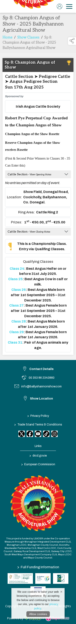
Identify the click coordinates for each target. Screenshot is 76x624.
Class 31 (15, 342)
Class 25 (15, 279)
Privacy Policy (38, 416)
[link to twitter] (21, 434)
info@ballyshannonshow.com (41, 386)
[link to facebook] (30, 434)
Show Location (41, 398)
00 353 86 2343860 (41, 377)
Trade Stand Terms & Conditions (38, 424)
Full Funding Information (38, 567)
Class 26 (18, 289)
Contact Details (41, 369)
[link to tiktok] (46, 434)
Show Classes (28, 37)
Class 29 (16, 332)
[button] (72, 41)
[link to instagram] (54, 434)
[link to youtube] (38, 434)
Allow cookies (38, 614)
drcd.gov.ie (38, 455)
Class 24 (17, 268)
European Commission (38, 464)
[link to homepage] (32, 6)
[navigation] (69, 6)
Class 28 (18, 321)
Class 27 (16, 305)
